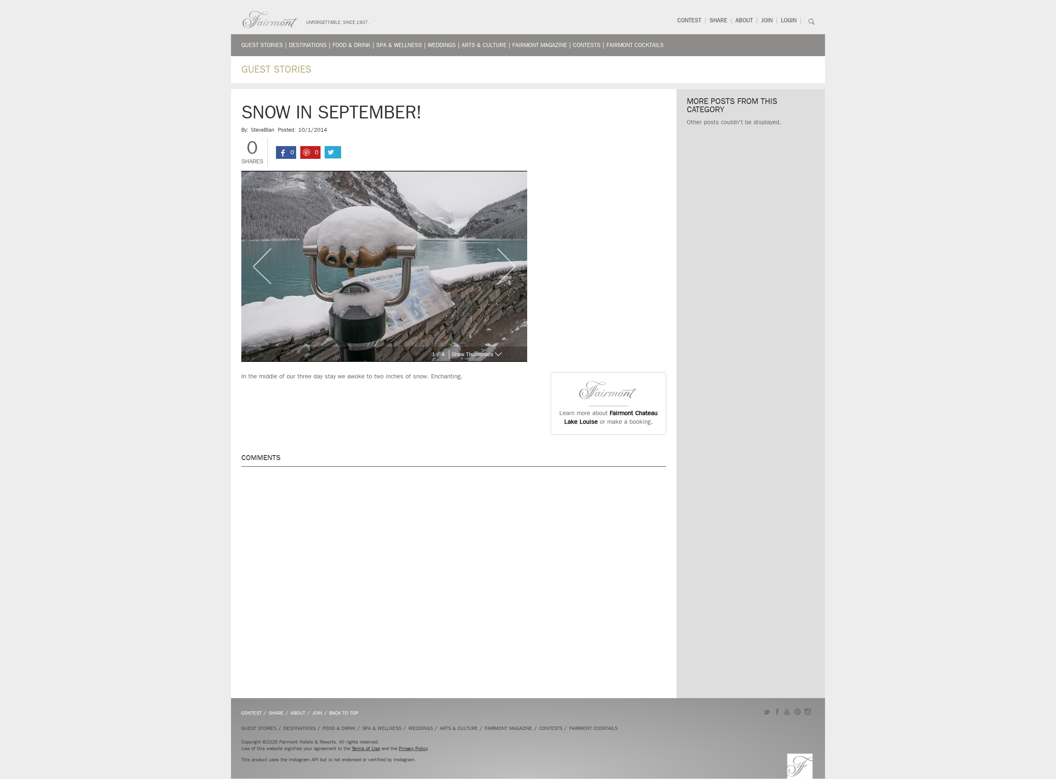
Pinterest (797, 711)
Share (718, 20)
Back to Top (343, 713)
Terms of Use (366, 748)
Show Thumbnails (472, 354)
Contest (689, 20)
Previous (256, 266)
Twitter (766, 711)
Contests (587, 45)
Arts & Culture (484, 45)
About (744, 20)
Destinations (308, 45)
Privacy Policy (413, 748)
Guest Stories (262, 45)
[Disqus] (453, 578)
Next (512, 266)
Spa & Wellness (399, 45)
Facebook (776, 711)
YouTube (787, 711)
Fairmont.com (270, 19)
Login (789, 20)
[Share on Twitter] (333, 152)
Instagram (807, 711)
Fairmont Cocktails (635, 45)
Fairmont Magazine (539, 45)
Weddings (442, 45)
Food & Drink (351, 45)
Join (767, 20)
